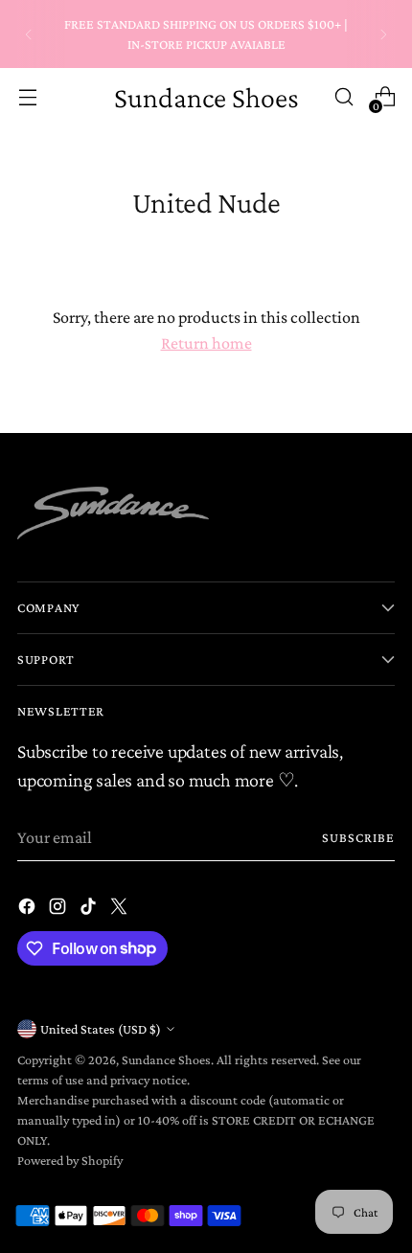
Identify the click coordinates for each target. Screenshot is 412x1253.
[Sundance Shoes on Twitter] (120, 910)
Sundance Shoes (166, 1059)
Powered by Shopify (70, 1160)
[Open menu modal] (27, 97)
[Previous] (29, 34)
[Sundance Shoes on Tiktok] (90, 910)
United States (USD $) (100, 1029)
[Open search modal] (343, 97)
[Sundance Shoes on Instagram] (59, 910)
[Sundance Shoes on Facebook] (28, 910)
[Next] (383, 34)
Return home (206, 343)
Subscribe (359, 837)
